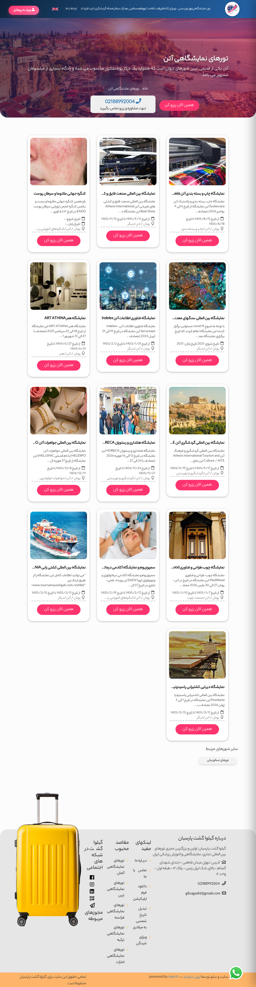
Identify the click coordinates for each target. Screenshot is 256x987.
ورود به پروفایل (22, 10)
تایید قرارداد (87, 8)
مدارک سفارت (120, 8)
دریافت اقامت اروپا (152, 8)
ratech (173, 977)
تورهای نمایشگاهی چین (115, 889)
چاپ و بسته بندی (192, 229)
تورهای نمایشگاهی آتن (123, 89)
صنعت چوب (195, 598)
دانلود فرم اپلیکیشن (140, 893)
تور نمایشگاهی (200, 8)
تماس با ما (140, 874)
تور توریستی (185, 8)
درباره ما (141, 861)
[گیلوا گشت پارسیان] (232, 9)
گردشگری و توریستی (189, 473)
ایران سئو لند (192, 977)
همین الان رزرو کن (179, 105)
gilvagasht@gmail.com (203, 894)
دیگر (131, 224)
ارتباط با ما (71, 8)
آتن (207, 229)
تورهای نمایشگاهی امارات (115, 956)
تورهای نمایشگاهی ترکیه (115, 934)
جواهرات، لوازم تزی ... (51, 478)
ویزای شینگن (141, 940)
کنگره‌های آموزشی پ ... (49, 229)
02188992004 (209, 884)
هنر (62, 354)
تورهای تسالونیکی (218, 760)
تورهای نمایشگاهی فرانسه (115, 911)
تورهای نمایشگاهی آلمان (115, 867)
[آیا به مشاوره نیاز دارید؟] (236, 973)
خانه (145, 89)
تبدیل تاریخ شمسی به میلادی (140, 918)
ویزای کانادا (169, 8)
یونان (215, 229)
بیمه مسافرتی (136, 8)
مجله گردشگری (103, 8)
